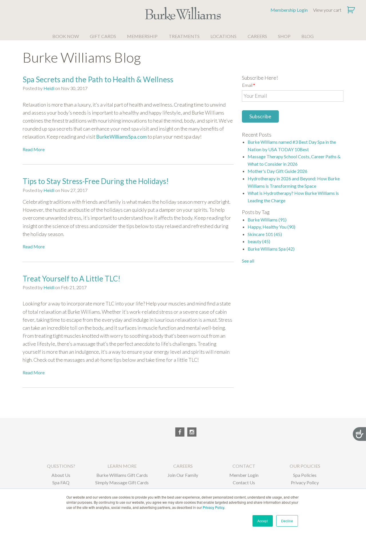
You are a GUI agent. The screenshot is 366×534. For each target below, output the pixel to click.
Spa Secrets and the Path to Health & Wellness (98, 79)
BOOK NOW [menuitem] (65, 36)
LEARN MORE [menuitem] (122, 466)
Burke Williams (267, 219)
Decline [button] (287, 520)
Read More (34, 149)
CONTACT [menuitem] (243, 466)
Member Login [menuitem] (243, 475)
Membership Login (289, 10)
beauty (259, 241)
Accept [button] (262, 520)
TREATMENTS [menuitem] (184, 36)
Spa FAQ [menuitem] (60, 482)
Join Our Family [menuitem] (183, 475)
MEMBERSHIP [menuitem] (142, 36)
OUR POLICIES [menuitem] (305, 466)
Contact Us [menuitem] (244, 482)
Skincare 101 (265, 234)
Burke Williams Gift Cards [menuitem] (122, 475)
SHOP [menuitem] (284, 36)
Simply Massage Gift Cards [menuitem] (122, 482)
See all (248, 260)
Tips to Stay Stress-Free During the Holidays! (96, 181)
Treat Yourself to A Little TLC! (71, 278)
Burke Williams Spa (271, 248)
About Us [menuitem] (60, 475)
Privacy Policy (213, 507)
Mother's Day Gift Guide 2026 (277, 171)
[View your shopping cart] (351, 10)
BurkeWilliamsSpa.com (121, 137)
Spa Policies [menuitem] (305, 475)
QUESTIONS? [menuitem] (61, 466)
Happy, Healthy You (271, 226)
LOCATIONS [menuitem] (223, 36)
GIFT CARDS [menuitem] (103, 36)
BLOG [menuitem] (307, 36)
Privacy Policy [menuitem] (305, 482)
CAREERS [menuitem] (257, 36)
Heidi (48, 88)
